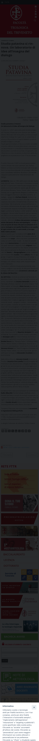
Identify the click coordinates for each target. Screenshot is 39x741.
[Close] (34, 707)
